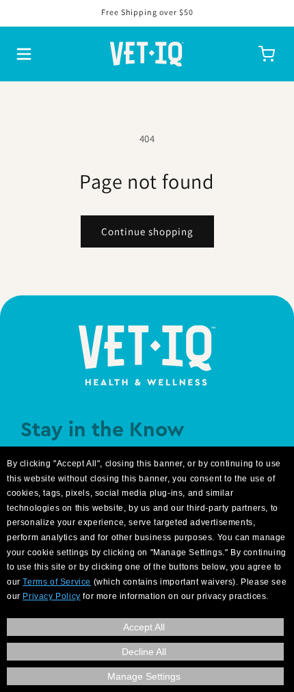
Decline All (144, 651)
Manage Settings (144, 676)
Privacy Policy (51, 596)
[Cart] (266, 54)
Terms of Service (57, 582)
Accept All (144, 627)
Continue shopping (147, 231)
